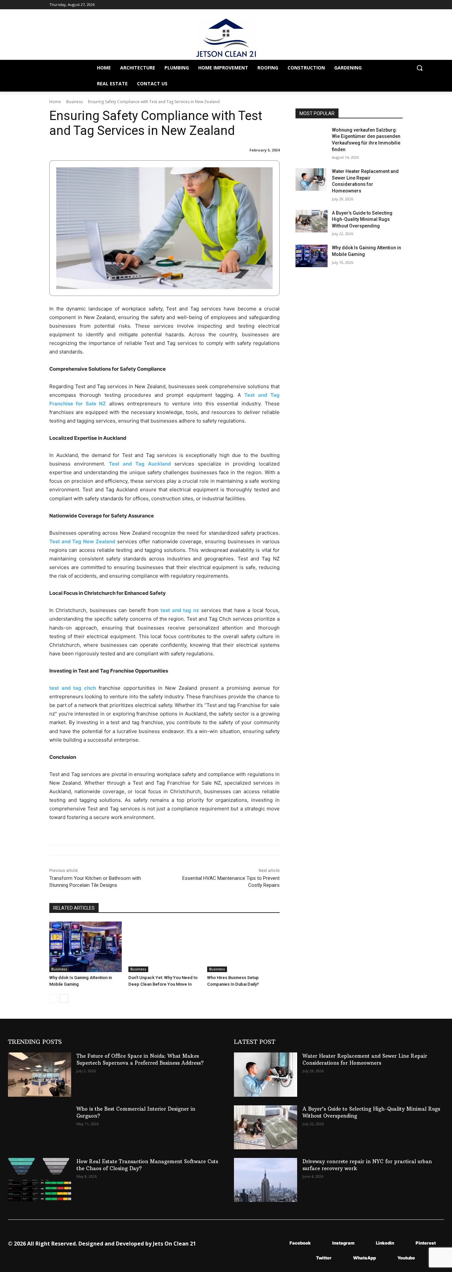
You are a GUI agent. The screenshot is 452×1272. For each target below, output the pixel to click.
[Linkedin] (366, 1243)
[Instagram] (322, 1243)
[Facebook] (280, 1243)
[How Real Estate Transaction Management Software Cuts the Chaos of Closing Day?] (39, 1180)
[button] (420, 68)
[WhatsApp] (343, 1258)
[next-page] (64, 998)
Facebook (300, 1243)
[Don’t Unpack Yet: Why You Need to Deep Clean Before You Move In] (164, 947)
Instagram (343, 1243)
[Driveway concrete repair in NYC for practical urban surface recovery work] (265, 1180)
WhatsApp (364, 1257)
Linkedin (385, 1243)
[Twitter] (306, 1258)
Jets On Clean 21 (174, 1243)
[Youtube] (387, 1258)
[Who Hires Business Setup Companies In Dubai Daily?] (243, 947)
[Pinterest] (406, 1243)
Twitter (324, 1257)
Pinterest (426, 1243)
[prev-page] (53, 998)
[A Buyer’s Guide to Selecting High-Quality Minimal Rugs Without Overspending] (311, 221)
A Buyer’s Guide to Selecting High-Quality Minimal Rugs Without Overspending (362, 219)
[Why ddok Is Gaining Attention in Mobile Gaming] (85, 947)
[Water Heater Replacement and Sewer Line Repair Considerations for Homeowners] (311, 179)
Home (55, 101)
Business (74, 101)
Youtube (406, 1257)
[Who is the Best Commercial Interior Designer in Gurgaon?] (39, 1127)
